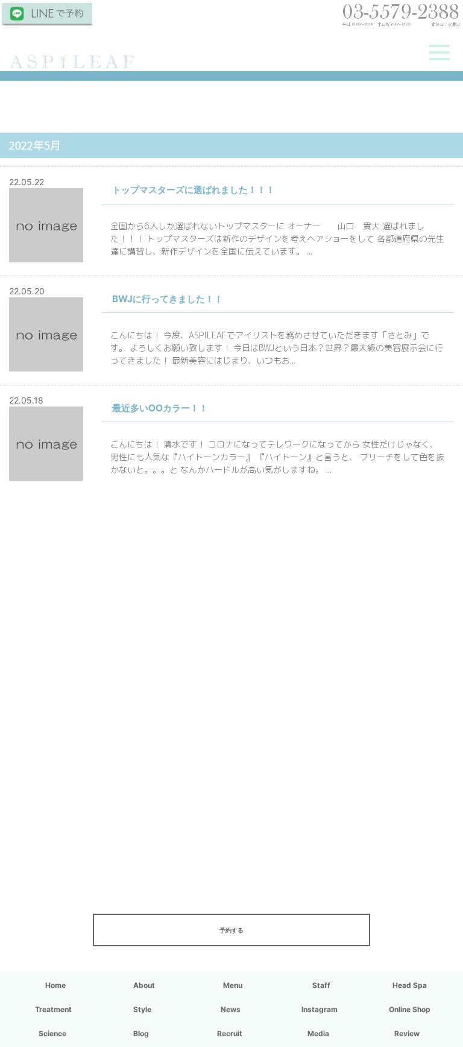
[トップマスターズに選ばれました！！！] (46, 256)
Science (52, 1033)
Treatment (53, 1009)
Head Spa (409, 985)
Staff (321, 985)
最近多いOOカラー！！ (160, 408)
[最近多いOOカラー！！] (46, 474)
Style (142, 1009)
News (231, 1009)
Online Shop (409, 1009)
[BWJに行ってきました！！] (46, 365)
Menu (232, 985)
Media (318, 1033)
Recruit (229, 1033)
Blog (141, 1033)
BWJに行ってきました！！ (167, 299)
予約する (231, 930)
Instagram (319, 1009)
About (144, 985)
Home (55, 985)
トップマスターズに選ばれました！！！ (193, 189)
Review (407, 1033)
